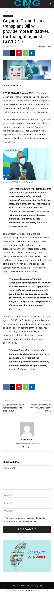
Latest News (15, 11)
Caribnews (27, 439)
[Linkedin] (32, 53)
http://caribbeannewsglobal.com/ (27, 444)
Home (5, 11)
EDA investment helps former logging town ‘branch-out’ (13, 407)
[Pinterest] (19, 53)
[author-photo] (27, 435)
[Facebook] (6, 53)
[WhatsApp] (26, 53)
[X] (12, 53)
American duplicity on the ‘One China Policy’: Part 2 (40, 407)
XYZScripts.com (42, 590)
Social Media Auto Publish (15, 590)
